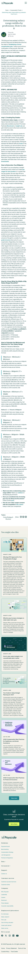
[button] (26, 3)
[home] (7, 2)
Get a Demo (19, 504)
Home (6, 10)
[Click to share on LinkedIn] (21, 517)
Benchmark (10, 126)
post (12, 500)
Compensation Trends (15, 10)
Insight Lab (19, 126)
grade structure (5, 240)
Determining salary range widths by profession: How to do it (14, 13)
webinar (20, 492)
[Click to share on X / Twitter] (26, 517)
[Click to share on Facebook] (23, 517)
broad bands (5, 161)
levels (21, 143)
